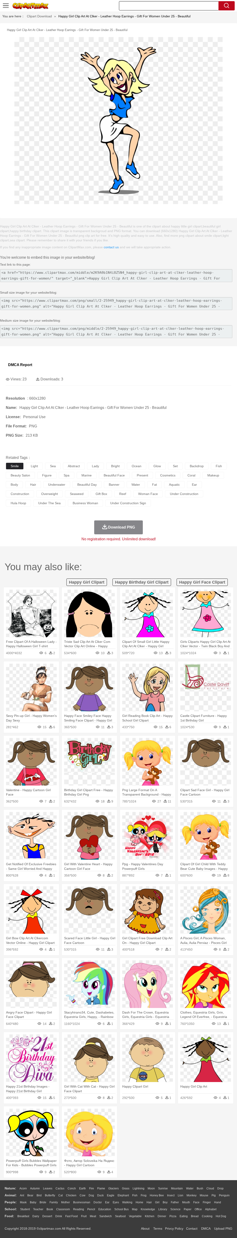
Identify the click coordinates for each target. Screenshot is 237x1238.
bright (115, 466)
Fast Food (71, 1216)
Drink (58, 1216)
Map (134, 1209)
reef (122, 494)
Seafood (120, 1216)
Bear (30, 1195)
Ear (107, 1202)
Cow (82, 1195)
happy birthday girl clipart (141, 582)
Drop (220, 1188)
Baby (33, 1202)
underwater (56, 484)
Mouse (204, 1195)
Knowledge (148, 1209)
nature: (10, 1188)
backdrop (197, 466)
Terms (157, 1228)
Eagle (110, 1195)
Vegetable (135, 1216)
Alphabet (210, 1209)
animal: (11, 1195)
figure (47, 475)
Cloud (210, 1188)
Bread (195, 1216)
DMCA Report (20, 365)
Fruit (84, 1216)
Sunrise (163, 1188)
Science (175, 1209)
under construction (184, 494)
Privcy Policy (174, 1228)
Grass (125, 1188)
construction (20, 494)
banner (114, 484)
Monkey (191, 1195)
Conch (72, 1188)
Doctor (98, 1202)
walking (127, 1202)
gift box (101, 494)
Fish (134, 1195)
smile (15, 466)
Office (198, 1209)
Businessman (81, 1202)
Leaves (47, 1188)
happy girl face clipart (202, 582)
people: (11, 1202)
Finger (207, 1202)
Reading (78, 1209)
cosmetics (167, 475)
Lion (180, 1195)
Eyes (116, 1202)
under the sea (49, 503)
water (135, 484)
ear (194, 484)
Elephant (123, 1195)
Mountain (177, 1188)
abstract (74, 466)
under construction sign (128, 503)
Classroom (63, 1209)
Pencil (91, 1209)
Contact (191, 1228)
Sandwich (105, 1216)
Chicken (71, 1195)
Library (162, 1209)
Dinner (162, 1216)
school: (11, 1209)
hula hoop (18, 503)
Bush (200, 1188)
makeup (213, 475)
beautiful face (114, 475)
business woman (85, 503)
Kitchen (149, 1216)
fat (154, 484)
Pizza (172, 1216)
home (139, 1202)
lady (95, 466)
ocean (136, 466)
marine (86, 475)
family (54, 1202)
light (34, 466)
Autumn (35, 1188)
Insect (171, 1195)
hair (33, 484)
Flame (101, 1188)
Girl (157, 1202)
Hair (149, 1202)
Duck (100, 1195)
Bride (43, 1202)
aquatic (174, 484)
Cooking (207, 1216)
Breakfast (23, 1216)
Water (189, 1188)
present (142, 475)
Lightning (138, 1188)
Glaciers (113, 1188)
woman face (148, 494)
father (175, 1202)
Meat (93, 1216)
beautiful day (87, 484)
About (145, 1228)
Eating (184, 1216)
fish (219, 466)
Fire (91, 1188)
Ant (22, 1195)
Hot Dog (221, 1216)
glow (157, 466)
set (175, 466)
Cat (60, 1195)
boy (165, 1202)
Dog (91, 1195)
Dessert (47, 1216)
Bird (39, 1195)
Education (104, 1209)
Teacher (38, 1209)
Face (196, 1202)
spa (66, 475)
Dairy (35, 1216)
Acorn (23, 1188)
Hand (217, 1202)
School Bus (121, 1209)
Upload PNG (223, 1228)
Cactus (60, 1188)
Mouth (186, 1202)
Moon (151, 1188)
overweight (49, 494)
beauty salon (20, 475)
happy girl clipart (86, 582)
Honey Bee (157, 1195)
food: (9, 1216)
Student (25, 1209)
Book (50, 1209)
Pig (214, 1195)
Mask (23, 1202)
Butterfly (50, 1195)
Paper (187, 1209)
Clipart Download (39, 16)
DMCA (205, 1228)
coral (191, 475)
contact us (111, 247)
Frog (144, 1195)
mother (65, 1202)
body (14, 484)
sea (53, 466)
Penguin (224, 1195)
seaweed (77, 494)
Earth (82, 1188)
